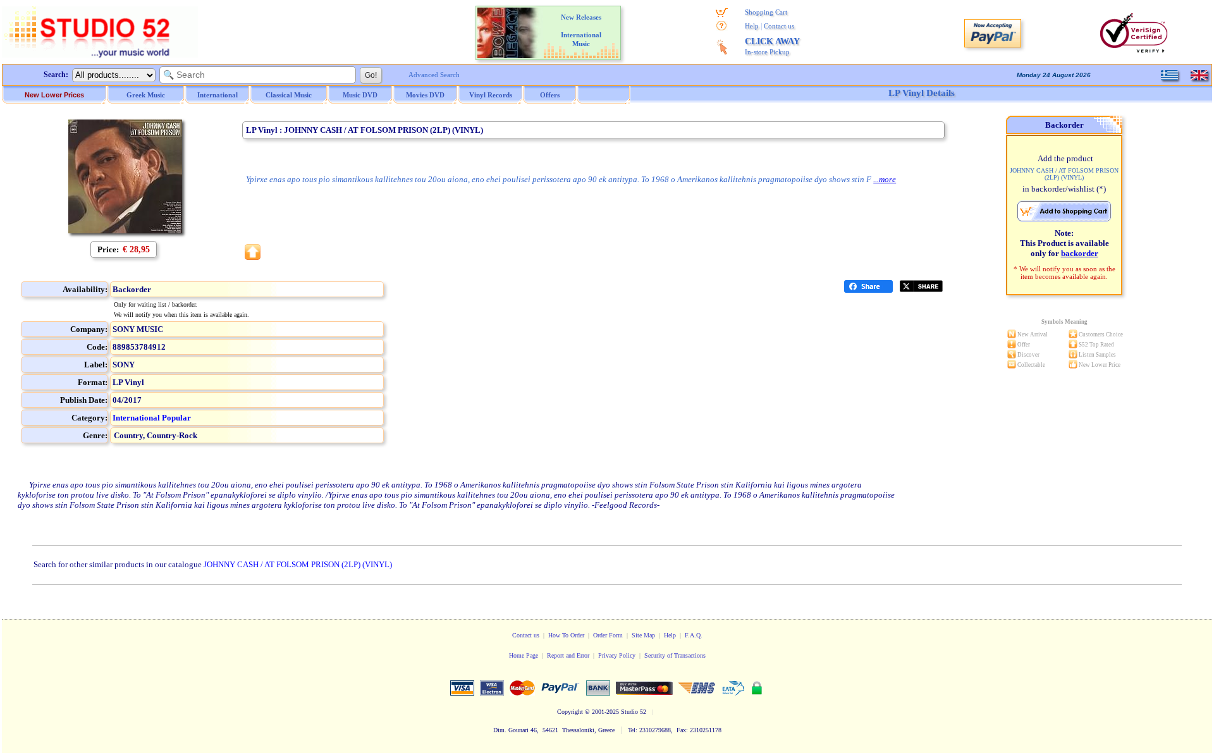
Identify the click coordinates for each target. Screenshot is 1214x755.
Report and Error (568, 655)
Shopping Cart (766, 12)
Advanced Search (434, 74)
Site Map (643, 635)
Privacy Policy (616, 655)
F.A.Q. (693, 635)
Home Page (523, 655)
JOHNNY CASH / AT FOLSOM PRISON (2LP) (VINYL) (298, 564)
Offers (550, 95)
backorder (1079, 253)
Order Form (608, 635)
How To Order (566, 635)
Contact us (779, 26)
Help (752, 26)
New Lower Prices (54, 95)
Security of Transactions (675, 655)
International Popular (152, 417)
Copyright (570, 711)
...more (884, 179)
